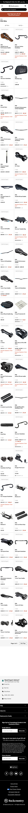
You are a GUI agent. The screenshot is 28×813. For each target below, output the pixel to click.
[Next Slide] (27, 2)
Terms (14, 752)
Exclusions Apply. (5, 744)
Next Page (23, 643)
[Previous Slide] (1, 2)
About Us (3, 711)
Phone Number (6, 755)
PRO (1, 19)
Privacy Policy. (19, 752)
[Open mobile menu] (2, 6)
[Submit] (2, 9)
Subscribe (22, 731)
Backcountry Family (6, 716)
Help (1, 705)
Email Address (6, 727)
